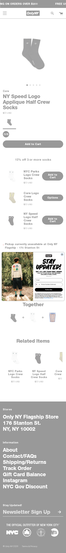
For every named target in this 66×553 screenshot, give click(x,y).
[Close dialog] (62, 254)
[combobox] (37, 284)
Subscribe (48, 290)
